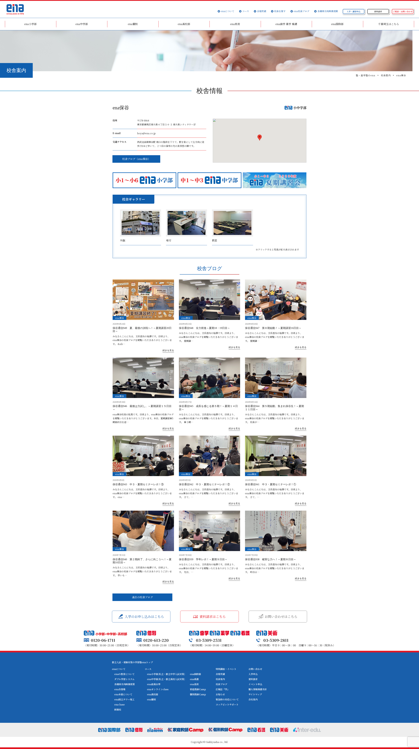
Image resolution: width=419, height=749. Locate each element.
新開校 (117, 709)
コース (245, 11)
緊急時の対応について (227, 699)
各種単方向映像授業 (327, 11)
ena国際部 (337, 24)
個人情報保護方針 (257, 689)
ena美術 (235, 24)
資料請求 (253, 679)
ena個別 (133, 24)
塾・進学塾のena (365, 75)
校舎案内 (386, 75)
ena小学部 (30, 24)
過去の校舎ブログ (142, 597)
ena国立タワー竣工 (124, 699)
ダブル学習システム (124, 679)
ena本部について (123, 694)
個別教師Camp (198, 694)
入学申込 (253, 674)
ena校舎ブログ (301, 11)
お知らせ (220, 694)
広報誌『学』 (222, 689)
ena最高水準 (153, 684)
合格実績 (261, 11)
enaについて (227, 11)
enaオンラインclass (157, 689)
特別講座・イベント (226, 669)
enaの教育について (124, 674)
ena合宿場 (119, 689)
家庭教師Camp (198, 689)
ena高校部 (184, 24)
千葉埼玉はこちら (388, 24)
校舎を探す (280, 11)
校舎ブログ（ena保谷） (136, 159)
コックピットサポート (227, 704)
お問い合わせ (255, 669)
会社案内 (253, 699)
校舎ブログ (221, 684)
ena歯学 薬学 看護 (286, 24)
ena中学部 (81, 24)
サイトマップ (255, 694)
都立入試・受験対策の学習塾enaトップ (132, 662)
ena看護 (194, 679)
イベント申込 (255, 684)
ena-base (119, 704)
